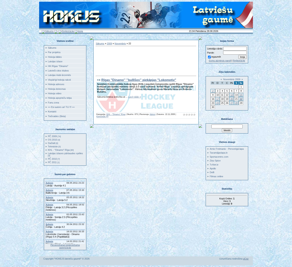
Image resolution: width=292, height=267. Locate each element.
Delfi (212, 172)
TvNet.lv (214, 164)
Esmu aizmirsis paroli (220, 60)
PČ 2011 (52, 162)
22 (241, 99)
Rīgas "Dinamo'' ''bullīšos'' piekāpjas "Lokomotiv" (138, 80)
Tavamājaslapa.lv (219, 152)
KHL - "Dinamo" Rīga (59, 150)
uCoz (246, 258)
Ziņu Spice (215, 160)
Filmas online (216, 176)
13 (231, 95)
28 (236, 103)
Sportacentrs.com (219, 156)
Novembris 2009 (231, 79)
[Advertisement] (146, 54)
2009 (109, 43)
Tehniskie (53, 146)
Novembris (120, 43)
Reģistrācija (68, 31)
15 (241, 95)
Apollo (213, 168)
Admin (152, 114)
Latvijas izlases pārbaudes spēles (65, 153)
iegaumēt (216, 56)
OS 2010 (52, 139)
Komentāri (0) (102, 116)
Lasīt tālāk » (134, 97)
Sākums (49, 31)
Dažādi (51, 143)
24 (217, 103)
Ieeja (80, 31)
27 (231, 103)
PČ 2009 (52, 136)
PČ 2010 (52, 159)
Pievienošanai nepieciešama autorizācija (65, 246)
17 (217, 99)
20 (231, 99)
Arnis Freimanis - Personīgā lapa (227, 149)
